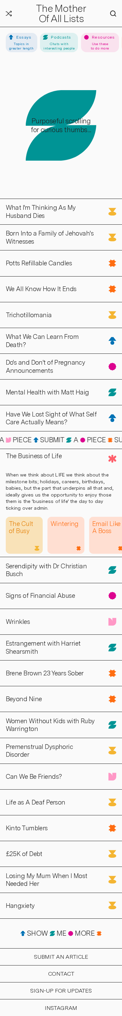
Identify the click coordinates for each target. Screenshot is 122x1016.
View (7, 202)
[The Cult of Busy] (24, 535)
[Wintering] (65, 535)
